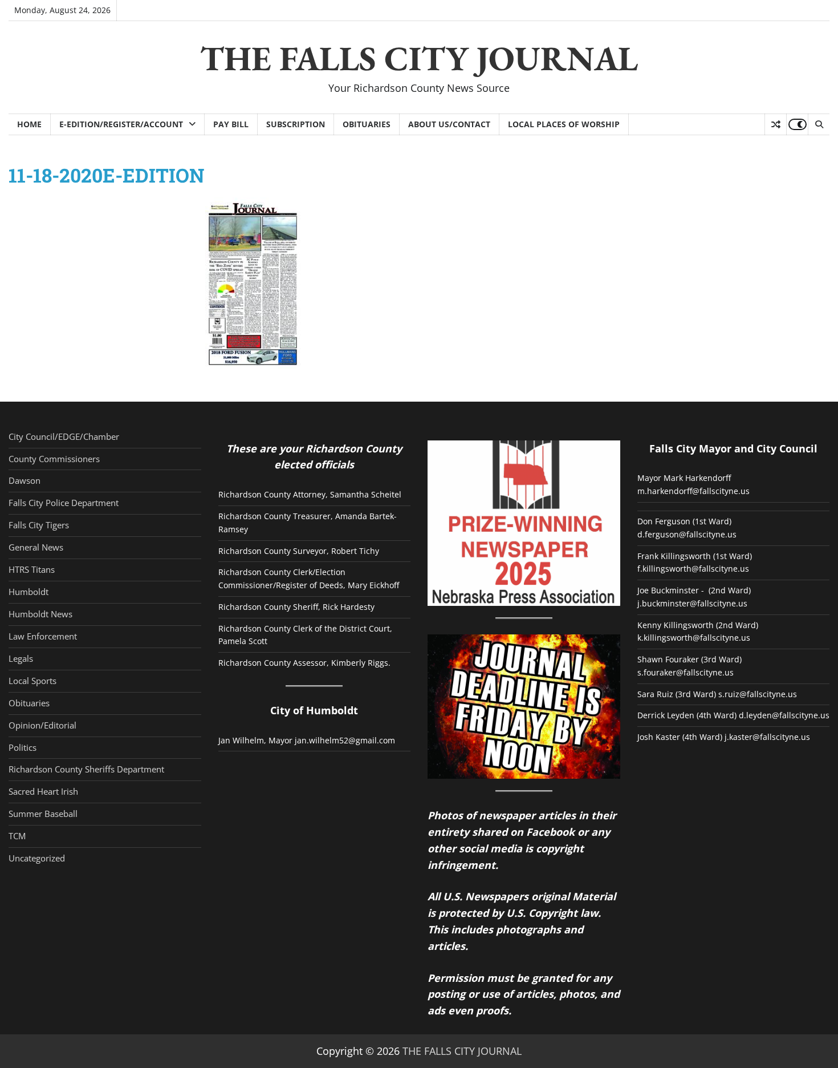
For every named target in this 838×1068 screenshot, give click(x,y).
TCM (17, 836)
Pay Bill (231, 124)
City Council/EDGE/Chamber (64, 436)
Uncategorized (37, 858)
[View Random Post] (775, 124)
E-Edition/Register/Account (121, 124)
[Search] (818, 124)
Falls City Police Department (64, 502)
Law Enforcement (43, 636)
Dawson (24, 480)
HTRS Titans (32, 569)
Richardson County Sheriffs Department (86, 769)
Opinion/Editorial (42, 725)
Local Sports (32, 680)
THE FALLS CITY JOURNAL (419, 58)
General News (36, 547)
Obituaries (366, 124)
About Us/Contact (449, 124)
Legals (21, 658)
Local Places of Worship (564, 124)
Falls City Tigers (39, 525)
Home (29, 124)
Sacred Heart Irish (43, 791)
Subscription (295, 124)
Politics (22, 747)
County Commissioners (54, 458)
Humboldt (28, 591)
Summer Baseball (43, 813)
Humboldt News (40, 614)
